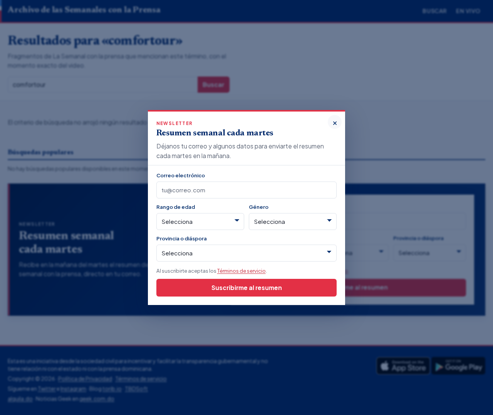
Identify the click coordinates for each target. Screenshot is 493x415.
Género (258, 206)
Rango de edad (175, 206)
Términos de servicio (241, 270)
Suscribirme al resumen (246, 287)
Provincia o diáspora (181, 238)
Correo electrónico (180, 175)
